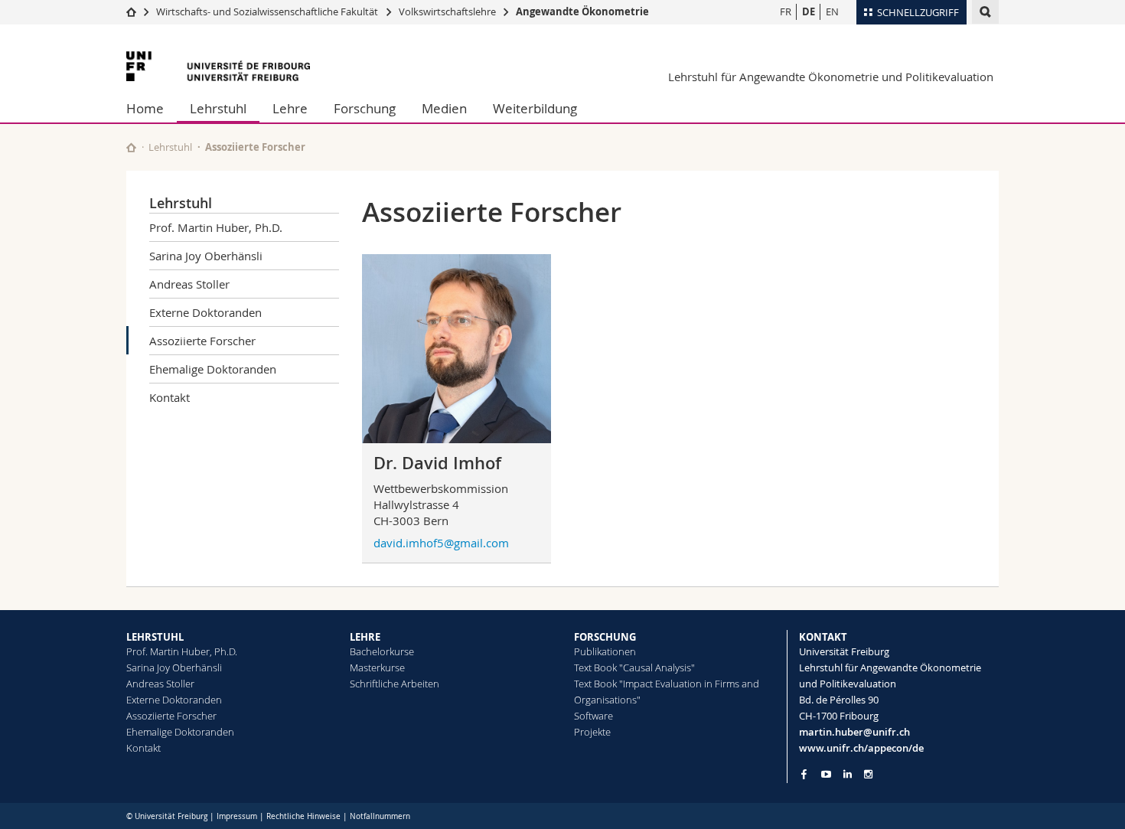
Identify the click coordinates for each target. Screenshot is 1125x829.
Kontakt (169, 397)
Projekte (592, 732)
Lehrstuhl (218, 108)
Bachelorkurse (382, 651)
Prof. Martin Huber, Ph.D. (215, 227)
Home (145, 108)
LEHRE (365, 637)
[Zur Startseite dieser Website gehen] (131, 147)
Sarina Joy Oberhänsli (205, 255)
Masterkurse (377, 667)
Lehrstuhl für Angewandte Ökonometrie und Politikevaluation (830, 76)
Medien (444, 108)
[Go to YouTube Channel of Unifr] (826, 774)
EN (832, 11)
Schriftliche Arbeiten (394, 683)
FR (785, 11)
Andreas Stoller (189, 284)
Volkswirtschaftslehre (447, 11)
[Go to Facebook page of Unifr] (804, 774)
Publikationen (605, 651)
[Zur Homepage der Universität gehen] (218, 66)
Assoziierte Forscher (202, 340)
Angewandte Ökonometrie (582, 11)
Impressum (237, 816)
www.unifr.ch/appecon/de (861, 748)
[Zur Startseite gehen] (131, 11)
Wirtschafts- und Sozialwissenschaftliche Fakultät (268, 11)
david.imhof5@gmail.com (441, 542)
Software (593, 716)
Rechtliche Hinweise (303, 816)
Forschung (365, 108)
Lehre (290, 108)
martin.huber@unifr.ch (854, 732)
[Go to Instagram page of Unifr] (868, 774)
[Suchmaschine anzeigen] (985, 12)
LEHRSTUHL (155, 637)
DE (808, 11)
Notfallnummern (380, 816)
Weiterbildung (535, 108)
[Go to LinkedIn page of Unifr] (847, 774)
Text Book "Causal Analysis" (634, 667)
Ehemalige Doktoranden (212, 369)
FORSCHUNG (605, 637)
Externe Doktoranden (205, 312)
